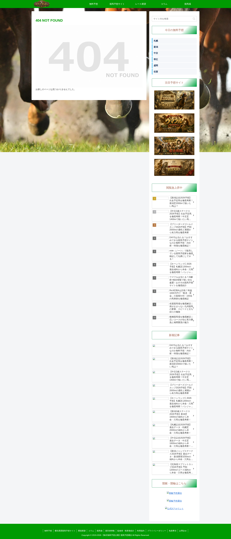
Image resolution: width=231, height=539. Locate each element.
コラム (91, 531)
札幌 (156, 41)
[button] (194, 18)
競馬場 (99, 531)
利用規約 (141, 531)
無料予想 (48, 531)
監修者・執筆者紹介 (125, 531)
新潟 (156, 47)
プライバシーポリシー (156, 531)
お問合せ (183, 531)
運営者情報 (110, 531)
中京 (156, 53)
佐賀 (156, 71)
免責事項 (172, 531)
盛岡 (156, 65)
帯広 (156, 59)
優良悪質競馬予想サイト (65, 531)
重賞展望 (82, 531)
